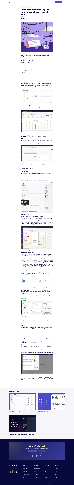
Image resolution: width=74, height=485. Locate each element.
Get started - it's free (33, 450)
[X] (15, 468)
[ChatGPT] (10, 472)
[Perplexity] (14, 472)
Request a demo (42, 450)
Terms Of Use (54, 483)
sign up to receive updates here (44, 351)
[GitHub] (10, 468)
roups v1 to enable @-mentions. (42, 180)
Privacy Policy (50, 483)
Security (58, 483)
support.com (47, 173)
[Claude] (12, 472)
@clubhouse (47, 377)
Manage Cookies (62, 483)
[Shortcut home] (12, 2)
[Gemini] (16, 472)
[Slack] (14, 468)
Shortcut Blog (23, 6)
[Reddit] (17, 468)
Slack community (23, 378)
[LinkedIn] (12, 468)
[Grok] (18, 472)
